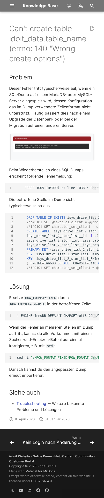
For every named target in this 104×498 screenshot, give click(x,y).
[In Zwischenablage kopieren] (94, 188)
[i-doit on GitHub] (47, 490)
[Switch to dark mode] (69, 6)
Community (84, 456)
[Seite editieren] (92, 29)
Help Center (63, 456)
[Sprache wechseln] (80, 6)
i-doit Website (19, 456)
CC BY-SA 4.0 (41, 481)
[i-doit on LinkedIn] (29, 490)
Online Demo (42, 456)
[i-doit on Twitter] (12, 490)
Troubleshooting (31, 403)
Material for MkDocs (40, 471)
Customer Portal (21, 461)
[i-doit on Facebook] (38, 490)
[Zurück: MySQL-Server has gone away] (12, 441)
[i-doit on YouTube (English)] (21, 490)
